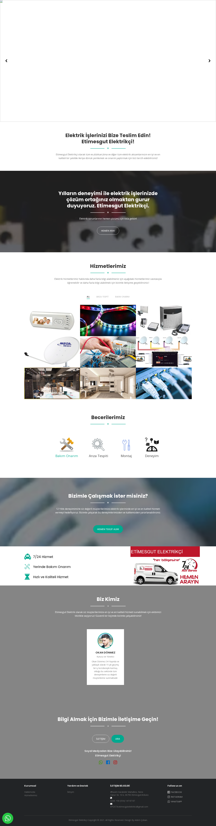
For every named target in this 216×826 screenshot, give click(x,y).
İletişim (100, 739)
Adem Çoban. (141, 820)
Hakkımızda (29, 792)
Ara (117, 739)
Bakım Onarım (122, 297)
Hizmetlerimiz (30, 795)
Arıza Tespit (102, 297)
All (88, 297)
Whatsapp (176, 801)
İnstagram (176, 796)
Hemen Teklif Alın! (108, 529)
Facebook (176, 792)
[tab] (66, 448)
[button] (6, 60)
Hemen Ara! (108, 230)
